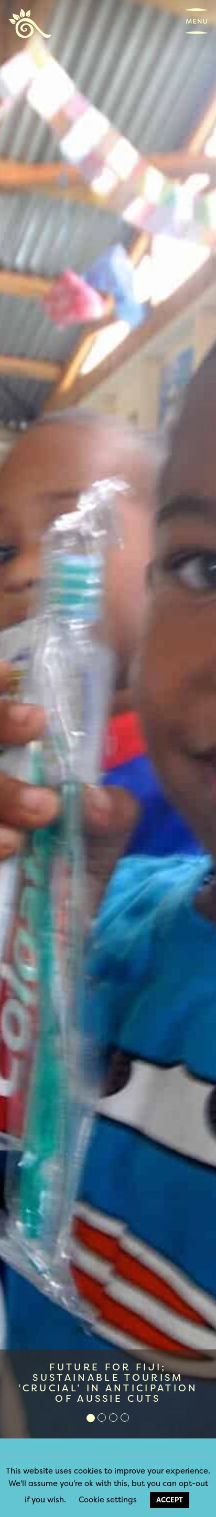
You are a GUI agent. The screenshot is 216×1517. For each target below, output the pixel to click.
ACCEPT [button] (169, 1499)
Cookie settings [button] (108, 1499)
